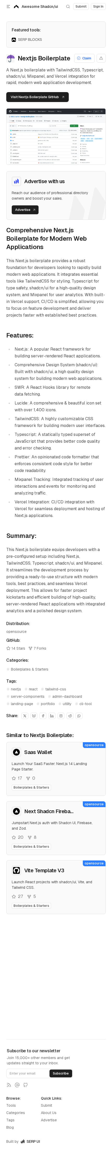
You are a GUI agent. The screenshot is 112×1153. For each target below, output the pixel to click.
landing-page (22, 703)
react (33, 689)
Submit (46, 1105)
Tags (10, 1120)
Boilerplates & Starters (29, 669)
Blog (10, 1127)
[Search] (68, 6)
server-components (28, 696)
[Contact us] (17, 1085)
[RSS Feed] (9, 1085)
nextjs (16, 689)
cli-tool (85, 703)
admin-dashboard (67, 696)
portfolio (48, 703)
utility (67, 703)
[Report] (101, 58)
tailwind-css (55, 689)
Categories (15, 1112)
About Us (49, 1112)
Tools (11, 1105)
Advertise (49, 1120)
